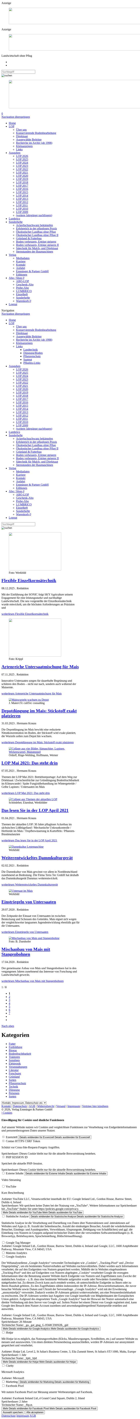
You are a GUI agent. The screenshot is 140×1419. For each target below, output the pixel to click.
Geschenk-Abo (25, 284)
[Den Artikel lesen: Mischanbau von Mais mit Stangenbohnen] (34, 938)
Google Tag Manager (18, 1242)
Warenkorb (23, 301)
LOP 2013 (22, 198)
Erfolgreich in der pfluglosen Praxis (36, 228)
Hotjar (9, 1332)
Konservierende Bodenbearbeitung (36, 133)
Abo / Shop (16, 277)
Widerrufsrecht (45, 1106)
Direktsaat (22, 136)
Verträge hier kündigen (95, 1106)
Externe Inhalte (14, 1173)
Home (12, 123)
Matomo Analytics (16, 1252)
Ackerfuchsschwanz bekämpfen (34, 225)
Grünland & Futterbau (29, 238)
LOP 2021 (22, 172)
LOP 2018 (22, 182)
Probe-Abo (22, 287)
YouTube (11, 1186)
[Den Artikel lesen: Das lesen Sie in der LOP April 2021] (33, 799)
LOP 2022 (22, 169)
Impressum (73, 1106)
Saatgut (27, 359)
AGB (32, 1106)
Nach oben (7, 1026)
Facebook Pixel (15, 1385)
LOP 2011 (22, 205)
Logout (13, 304)
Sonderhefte (16, 221)
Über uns (21, 129)
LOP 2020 (22, 175)
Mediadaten (23, 258)
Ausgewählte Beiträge (29, 139)
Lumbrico (14, 218)
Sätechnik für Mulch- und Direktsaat (37, 248)
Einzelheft (22, 294)
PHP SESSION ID (17, 1157)
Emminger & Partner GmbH (32, 271)
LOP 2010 (22, 208)
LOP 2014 (22, 195)
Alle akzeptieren (34, 1412)
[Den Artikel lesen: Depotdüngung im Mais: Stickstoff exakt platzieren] (29, 699)
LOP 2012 (22, 202)
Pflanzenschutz (32, 356)
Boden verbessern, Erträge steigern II (37, 245)
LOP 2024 (22, 162)
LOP (11, 126)
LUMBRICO (24, 291)
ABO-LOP (22, 281)
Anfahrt (20, 268)
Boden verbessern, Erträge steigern (36, 241)
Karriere (21, 261)
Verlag (12, 254)
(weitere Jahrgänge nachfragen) (34, 215)
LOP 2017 (22, 185)
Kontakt (20, 264)
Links (19, 149)
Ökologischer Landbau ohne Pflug (36, 231)
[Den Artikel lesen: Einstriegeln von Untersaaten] (21, 890)
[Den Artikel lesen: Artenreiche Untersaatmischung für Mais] (35, 655)
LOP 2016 (22, 189)
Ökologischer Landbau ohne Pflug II (37, 235)
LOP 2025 (22, 159)
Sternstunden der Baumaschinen (34, 251)
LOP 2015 (22, 192)
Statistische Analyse (17, 1216)
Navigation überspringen (15, 116)
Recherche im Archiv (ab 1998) (34, 142)
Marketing (12, 1381)
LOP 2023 (22, 165)
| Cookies (6, 1112)
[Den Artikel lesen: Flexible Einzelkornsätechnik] (35, 569)
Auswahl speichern (13, 1412)
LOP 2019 (22, 179)
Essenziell (11, 1137)
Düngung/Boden (33, 352)
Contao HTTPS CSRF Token (23, 1141)
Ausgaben (14, 152)
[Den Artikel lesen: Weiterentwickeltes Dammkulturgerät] (26, 846)
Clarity (10, 1365)
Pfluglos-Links (31, 362)
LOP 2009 (22, 212)
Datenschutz (20, 1106)
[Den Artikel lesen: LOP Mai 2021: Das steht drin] (40, 751)
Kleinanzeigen (24, 146)
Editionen (21, 274)
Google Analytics (16, 1256)
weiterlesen (24, 613)
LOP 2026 (22, 156)
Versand (60, 1106)
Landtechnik (30, 349)
